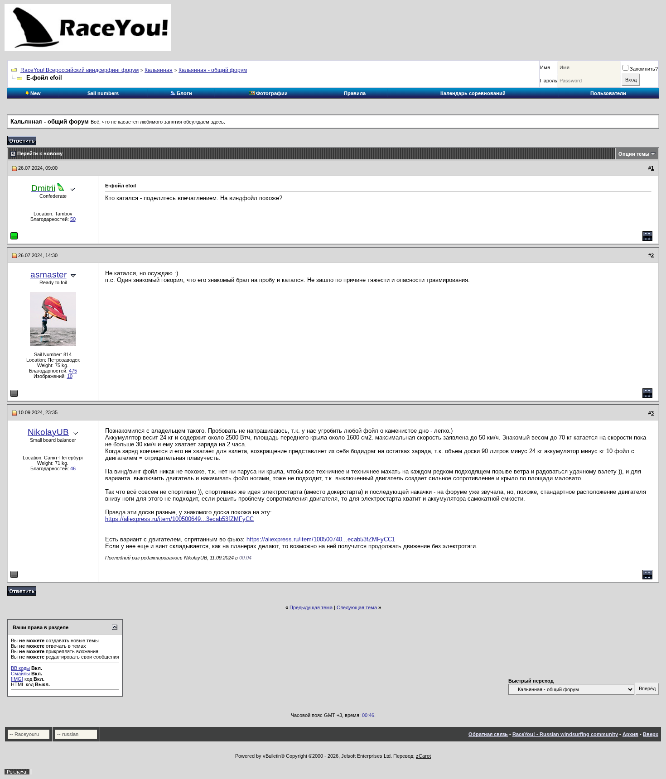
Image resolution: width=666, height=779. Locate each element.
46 (73, 468)
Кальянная (159, 70)
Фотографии (271, 93)
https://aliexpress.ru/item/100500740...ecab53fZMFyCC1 (320, 539)
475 (73, 370)
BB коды (20, 668)
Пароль (548, 80)
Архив (630, 734)
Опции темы (633, 154)
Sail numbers (103, 93)
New (35, 93)
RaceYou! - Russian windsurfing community (565, 734)
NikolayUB (48, 432)
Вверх (650, 734)
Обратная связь (488, 734)
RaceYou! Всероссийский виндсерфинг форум (79, 70)
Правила (355, 93)
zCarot (423, 756)
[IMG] (17, 679)
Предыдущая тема (311, 607)
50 (73, 219)
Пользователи (608, 93)
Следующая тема (357, 607)
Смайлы (20, 673)
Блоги (183, 93)
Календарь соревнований (473, 93)
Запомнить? (644, 69)
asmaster (48, 274)
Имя (545, 67)
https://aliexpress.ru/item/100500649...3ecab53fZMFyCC (179, 519)
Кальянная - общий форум (213, 70)
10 (69, 376)
